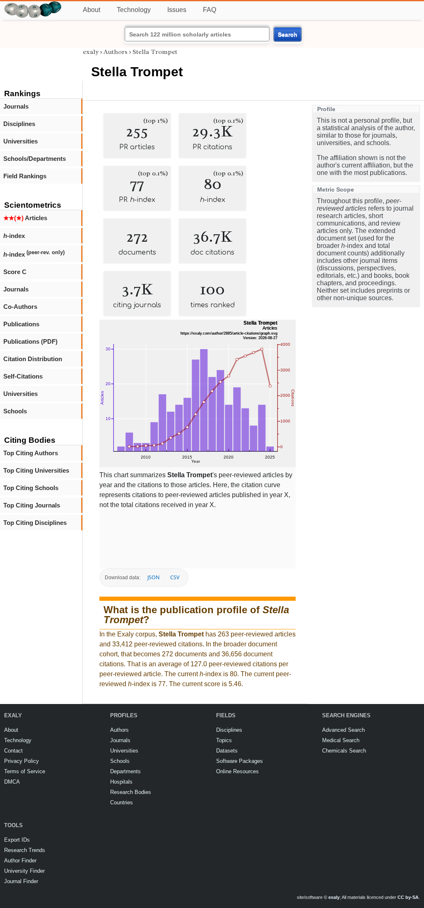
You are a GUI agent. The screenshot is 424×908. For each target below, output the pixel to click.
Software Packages (239, 761)
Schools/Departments (34, 158)
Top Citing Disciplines (35, 522)
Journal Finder (21, 881)
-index (14, 235)
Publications (21, 324)
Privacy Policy (21, 761)
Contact (13, 751)
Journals (16, 106)
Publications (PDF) (30, 341)
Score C (14, 271)
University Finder (24, 871)
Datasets (227, 751)
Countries (121, 802)
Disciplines (19, 123)
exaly (91, 52)
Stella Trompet (154, 52)
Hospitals (121, 782)
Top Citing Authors (30, 452)
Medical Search (340, 740)
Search (287, 34)
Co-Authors (20, 306)
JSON (153, 577)
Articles (25, 217)
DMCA (12, 782)
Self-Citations (23, 376)
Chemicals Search (344, 751)
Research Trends (24, 850)
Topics (224, 740)
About (91, 9)
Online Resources (237, 771)
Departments (125, 771)
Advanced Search (343, 730)
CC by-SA (408, 897)
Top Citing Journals (31, 505)
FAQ (209, 9)
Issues (176, 9)
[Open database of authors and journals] (33, 5)
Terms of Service (24, 771)
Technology (134, 9)
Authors (116, 52)
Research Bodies (130, 792)
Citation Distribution (32, 358)
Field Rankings (24, 176)
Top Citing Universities (36, 470)
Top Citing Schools (30, 487)
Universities (20, 141)
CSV (174, 577)
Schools (15, 411)
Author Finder (20, 860)
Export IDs (17, 840)
